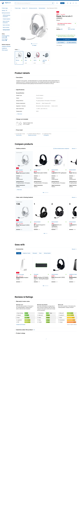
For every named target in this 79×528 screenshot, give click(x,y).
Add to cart (67, 39)
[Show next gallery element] (54, 26)
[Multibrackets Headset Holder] (24, 270)
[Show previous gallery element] (14, 26)
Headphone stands (20, 274)
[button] (75, 23)
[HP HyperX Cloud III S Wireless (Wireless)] (41, 215)
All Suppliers (46, 135)
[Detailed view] (25, 317)
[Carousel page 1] (31, 43)
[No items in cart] (76, 3)
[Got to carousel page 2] (32, 43)
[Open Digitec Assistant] (68, 3)
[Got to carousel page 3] (33, 43)
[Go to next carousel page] (74, 170)
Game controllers (6, 25)
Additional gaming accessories (6, 16)
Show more (19, 189)
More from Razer (71, 28)
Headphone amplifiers (6, 46)
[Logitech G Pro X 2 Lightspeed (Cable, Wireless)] (59, 215)
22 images (34, 45)
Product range (5, 8)
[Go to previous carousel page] (17, 170)
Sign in (62, 3)
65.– (58, 14)
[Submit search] (16, 3)
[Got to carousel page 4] (34, 43)
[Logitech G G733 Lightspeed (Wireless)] (59, 164)
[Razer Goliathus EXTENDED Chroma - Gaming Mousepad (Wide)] (41, 270)
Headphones (4, 48)
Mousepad (36, 274)
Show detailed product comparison (62, 148)
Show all (73, 148)
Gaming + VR (4, 10)
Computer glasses (6, 18)
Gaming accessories (6, 12)
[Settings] (57, 3)
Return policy (19, 135)
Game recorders (6, 27)
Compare (62, 42)
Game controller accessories (6, 22)
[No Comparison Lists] (70, 3)
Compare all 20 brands (20, 324)
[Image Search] (52, 3)
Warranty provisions (32, 135)
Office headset (5, 50)
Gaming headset (6, 29)
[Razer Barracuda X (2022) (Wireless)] (41, 164)
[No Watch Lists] (73, 3)
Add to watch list (72, 42)
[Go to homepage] (6, 3)
